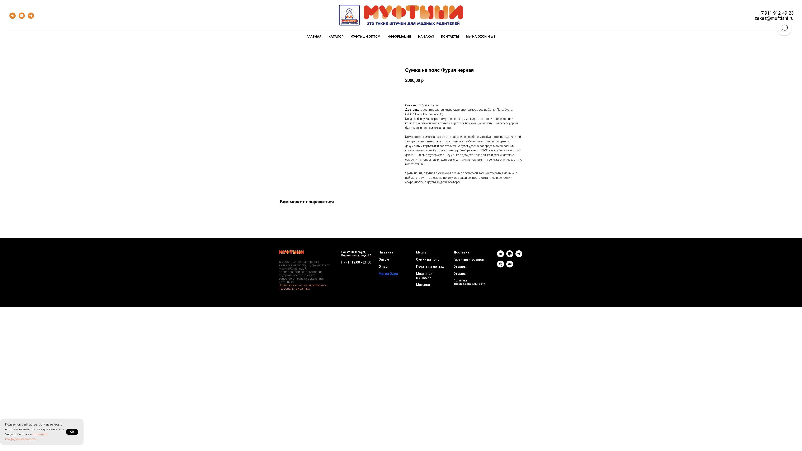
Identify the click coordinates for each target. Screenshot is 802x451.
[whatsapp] (22, 16)
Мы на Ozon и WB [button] (481, 36)
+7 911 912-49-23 (776, 13)
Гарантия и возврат (469, 259)
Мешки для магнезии (425, 276)
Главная (313, 36)
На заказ (426, 36)
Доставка (461, 252)
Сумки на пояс (427, 259)
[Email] (509, 266)
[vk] (12, 16)
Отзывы (460, 267)
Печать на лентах (430, 267)
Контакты (450, 36)
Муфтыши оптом (365, 36)
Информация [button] (399, 36)
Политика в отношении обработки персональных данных (302, 287)
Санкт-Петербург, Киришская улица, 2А (356, 253)
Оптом (384, 259)
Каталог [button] (336, 36)
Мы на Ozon (388, 274)
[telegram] (31, 16)
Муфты (421, 252)
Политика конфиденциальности (469, 282)
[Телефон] (500, 266)
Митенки (423, 285)
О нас (383, 267)
